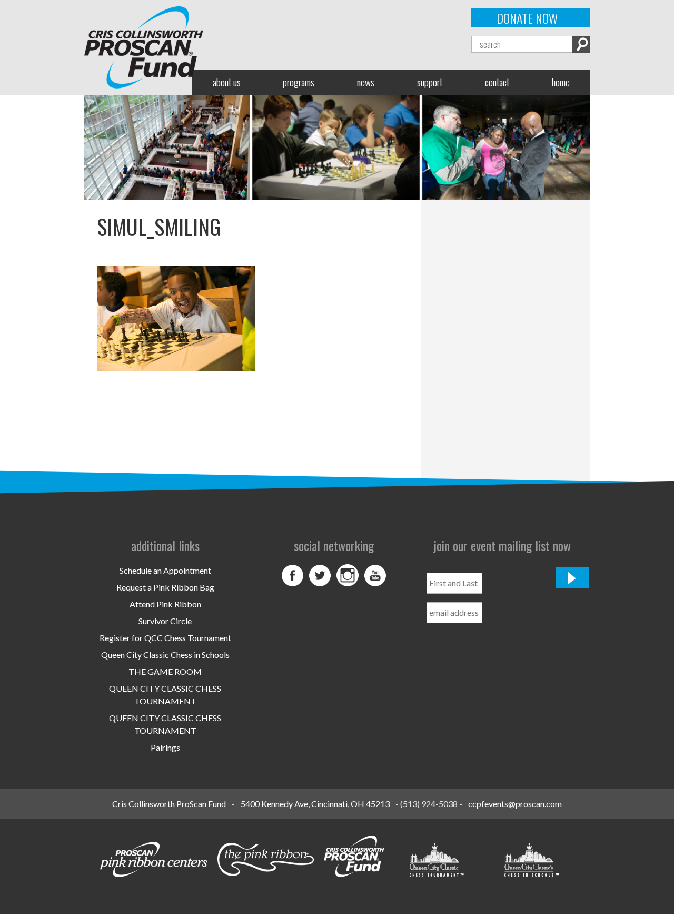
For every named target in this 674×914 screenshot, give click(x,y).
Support (429, 82)
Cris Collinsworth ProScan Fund (169, 804)
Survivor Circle (165, 621)
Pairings (165, 747)
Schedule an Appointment (165, 570)
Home (561, 82)
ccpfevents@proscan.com (515, 804)
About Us (227, 82)
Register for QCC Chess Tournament (165, 638)
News (365, 82)
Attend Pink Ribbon (165, 604)
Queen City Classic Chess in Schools (165, 655)
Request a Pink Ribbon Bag (165, 587)
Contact (497, 82)
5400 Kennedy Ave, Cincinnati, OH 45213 (315, 804)
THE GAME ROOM (165, 671)
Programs (298, 82)
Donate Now (527, 17)
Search (581, 44)
